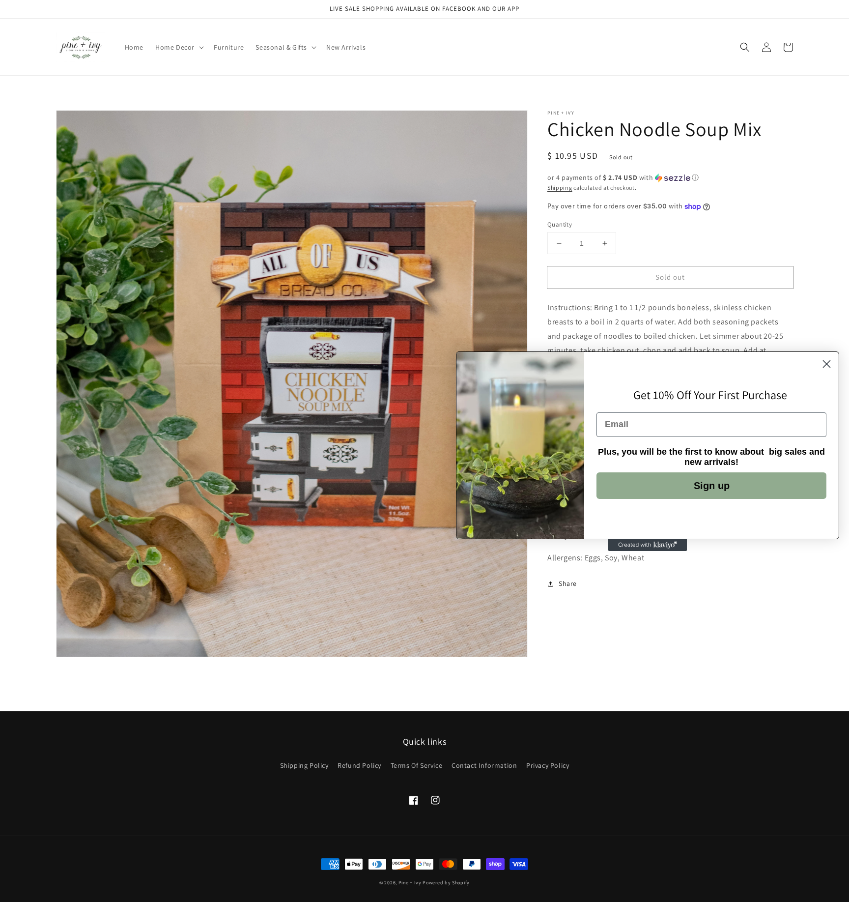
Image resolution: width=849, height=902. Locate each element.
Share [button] (568, 583)
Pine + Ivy (410, 882)
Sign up (712, 485)
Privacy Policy (547, 765)
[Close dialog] (826, 364)
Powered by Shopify (446, 882)
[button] (745, 47)
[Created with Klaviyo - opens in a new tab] (647, 545)
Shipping (559, 187)
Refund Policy (359, 765)
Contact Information (484, 765)
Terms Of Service (417, 765)
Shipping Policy (304, 765)
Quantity (559, 224)
